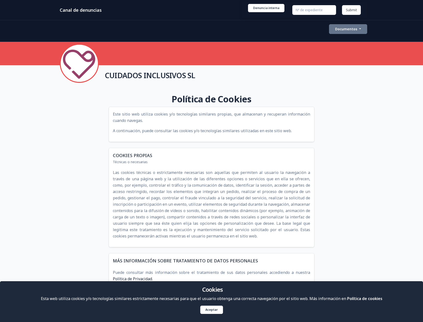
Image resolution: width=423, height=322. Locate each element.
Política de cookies (364, 298)
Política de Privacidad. (133, 278)
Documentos (346, 29)
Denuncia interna (266, 8)
